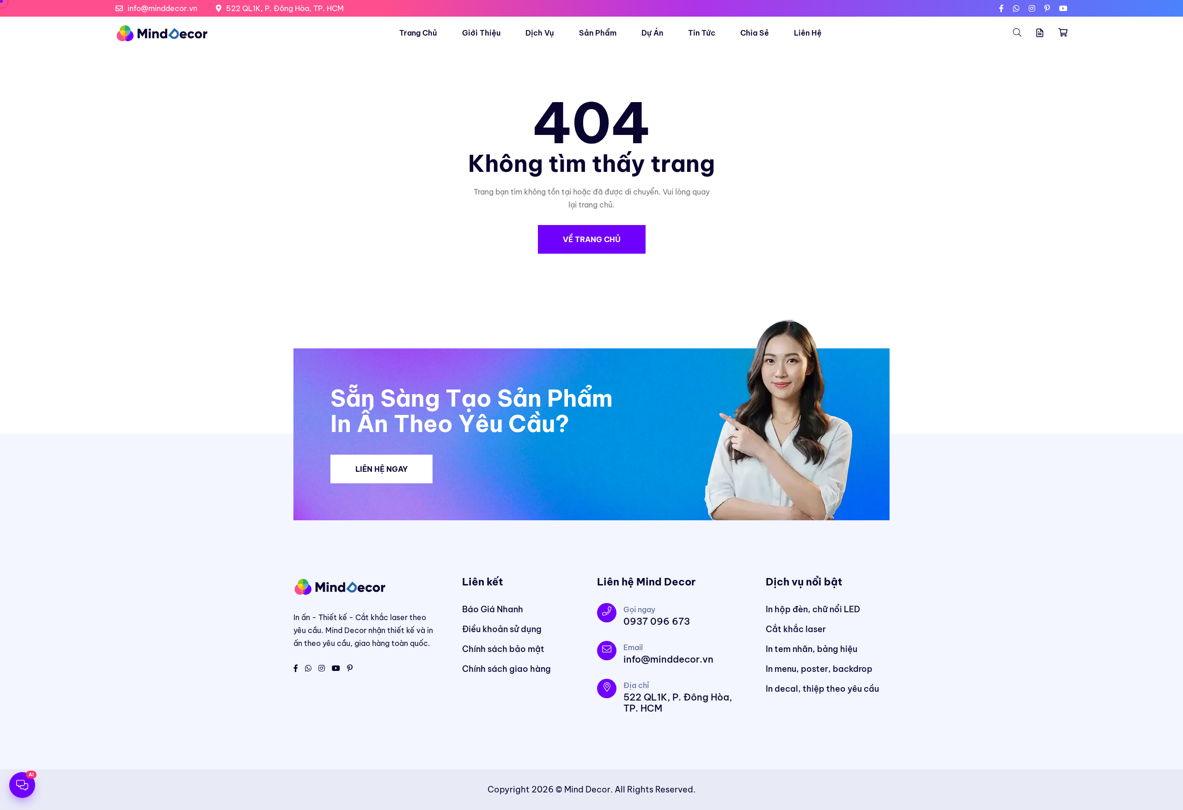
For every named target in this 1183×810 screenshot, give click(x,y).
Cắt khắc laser (796, 629)
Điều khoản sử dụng (502, 629)
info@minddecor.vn (162, 8)
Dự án (652, 32)
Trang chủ (418, 32)
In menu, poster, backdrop (819, 669)
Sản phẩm (597, 32)
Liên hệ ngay (381, 469)
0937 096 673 (656, 621)
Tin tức (701, 32)
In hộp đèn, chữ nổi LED (813, 609)
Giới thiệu (481, 32)
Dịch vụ (539, 32)
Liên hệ (808, 32)
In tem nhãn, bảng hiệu (811, 649)
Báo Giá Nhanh (492, 609)
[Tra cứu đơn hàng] (1039, 32)
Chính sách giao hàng (506, 669)
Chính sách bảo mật (503, 649)
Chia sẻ (754, 32)
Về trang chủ (592, 239)
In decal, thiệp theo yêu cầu (822, 688)
